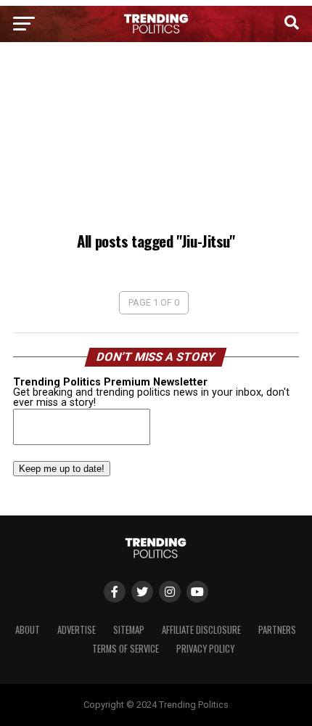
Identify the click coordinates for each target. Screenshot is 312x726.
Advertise (76, 630)
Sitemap (128, 630)
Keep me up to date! (61, 468)
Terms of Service (125, 649)
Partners (277, 630)
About (27, 630)
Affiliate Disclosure (201, 630)
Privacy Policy (205, 649)
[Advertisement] (156, 139)
